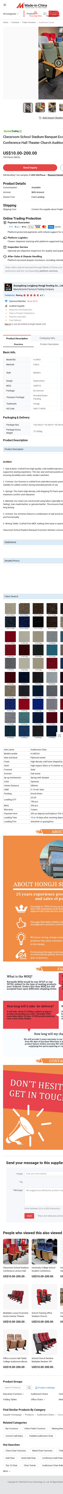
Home (5, 22)
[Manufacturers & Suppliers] (31, 5)
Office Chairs (37, 1399)
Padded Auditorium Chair (41, 1435)
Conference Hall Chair (52, 1458)
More (5, 1471)
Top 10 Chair (11, 1465)
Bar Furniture (12, 1428)
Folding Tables (10, 1399)
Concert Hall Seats (14, 1435)
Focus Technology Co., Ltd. (39, 1482)
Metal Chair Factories (42, 1450)
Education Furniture (12, 1393)
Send (29, 1215)
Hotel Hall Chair (28, 1458)
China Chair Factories (16, 1450)
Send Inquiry (30, 167)
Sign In (8, 324)
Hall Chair (10, 1458)
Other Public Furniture (34, 1428)
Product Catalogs (46, 1387)
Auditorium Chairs (46, 22)
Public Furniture (28, 22)
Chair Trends (30, 1465)
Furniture (15, 22)
